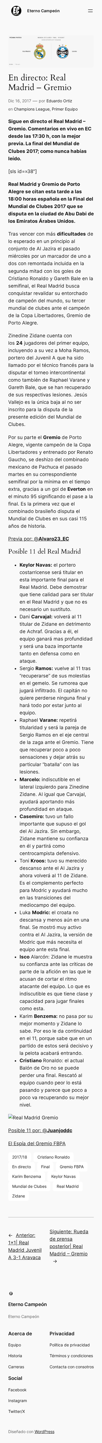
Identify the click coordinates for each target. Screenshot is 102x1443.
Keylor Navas (63, 1176)
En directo (21, 1166)
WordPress (44, 1431)
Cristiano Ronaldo (53, 1157)
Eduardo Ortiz (59, 100)
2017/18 (19, 1157)
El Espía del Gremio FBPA (37, 1143)
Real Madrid (68, 1186)
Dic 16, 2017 (19, 100)
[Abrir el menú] (90, 10)
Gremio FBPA (72, 1166)
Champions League (32, 109)
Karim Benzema (26, 1176)
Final (45, 1166)
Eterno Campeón (43, 10)
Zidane (18, 1196)
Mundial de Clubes (29, 1186)
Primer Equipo (65, 109)
